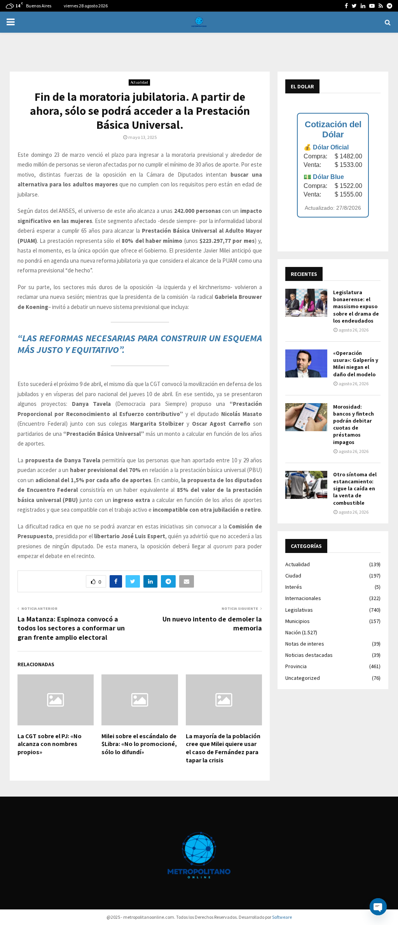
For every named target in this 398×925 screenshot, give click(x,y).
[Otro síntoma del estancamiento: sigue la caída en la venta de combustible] (306, 485)
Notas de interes (304, 643)
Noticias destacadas (309, 654)
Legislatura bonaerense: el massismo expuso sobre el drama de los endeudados (356, 306)
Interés (293, 586)
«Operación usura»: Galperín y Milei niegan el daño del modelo (355, 363)
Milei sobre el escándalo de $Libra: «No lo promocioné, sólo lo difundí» (139, 744)
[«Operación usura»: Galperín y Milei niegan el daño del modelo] (306, 363)
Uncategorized (302, 677)
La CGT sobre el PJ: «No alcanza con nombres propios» (49, 744)
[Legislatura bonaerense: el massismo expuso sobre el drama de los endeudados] (306, 303)
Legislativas (299, 609)
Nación (293, 632)
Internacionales (303, 598)
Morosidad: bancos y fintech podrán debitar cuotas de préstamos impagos (353, 424)
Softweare (282, 917)
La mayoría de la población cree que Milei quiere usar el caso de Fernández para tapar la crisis (223, 748)
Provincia (296, 666)
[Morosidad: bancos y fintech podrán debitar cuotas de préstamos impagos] (306, 417)
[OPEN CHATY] (378, 906)
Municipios (297, 621)
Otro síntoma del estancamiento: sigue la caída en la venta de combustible (355, 488)
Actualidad (139, 82)
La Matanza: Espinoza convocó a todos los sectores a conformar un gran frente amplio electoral (71, 628)
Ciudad (293, 575)
